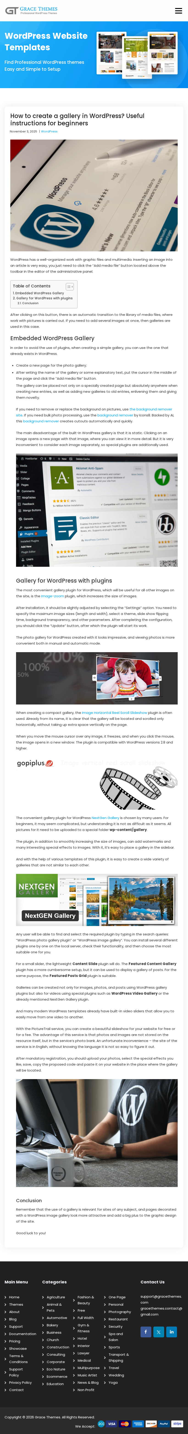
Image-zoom (52, 596)
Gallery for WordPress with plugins (44, 298)
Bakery (52, 1325)
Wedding (116, 1375)
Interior (84, 1345)
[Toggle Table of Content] (67, 287)
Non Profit (86, 1389)
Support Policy (16, 1372)
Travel (114, 1367)
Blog (13, 1319)
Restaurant (118, 1319)
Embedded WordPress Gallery (39, 293)
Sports (114, 1347)
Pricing (14, 1341)
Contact (16, 1389)
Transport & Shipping (119, 1357)
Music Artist (87, 1375)
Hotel (82, 1338)
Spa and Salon (116, 1336)
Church (53, 1339)
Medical (84, 1360)
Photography (120, 1311)
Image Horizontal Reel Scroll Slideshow (114, 712)
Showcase (18, 1348)
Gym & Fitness (84, 1328)
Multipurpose (89, 1367)
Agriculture (56, 1297)
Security (115, 1326)
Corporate (56, 1361)
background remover (115, 415)
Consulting (56, 1354)
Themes (16, 1304)
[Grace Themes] (31, 12)
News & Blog (88, 1382)
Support (16, 1326)
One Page (117, 1297)
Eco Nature (56, 1369)
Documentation (22, 1333)
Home (14, 1297)
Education (55, 1383)
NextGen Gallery (105, 817)
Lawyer (83, 1353)
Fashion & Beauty (86, 1300)
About (14, 1311)
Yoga (113, 1382)
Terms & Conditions (18, 1358)
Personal (116, 1304)
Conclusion (30, 303)
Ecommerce (57, 1376)
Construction (58, 1347)
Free (81, 1310)
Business (54, 1332)
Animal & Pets (54, 1307)
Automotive (57, 1317)
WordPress (49, 131)
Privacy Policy (20, 1382)
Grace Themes (47, 1417)
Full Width (86, 1317)
